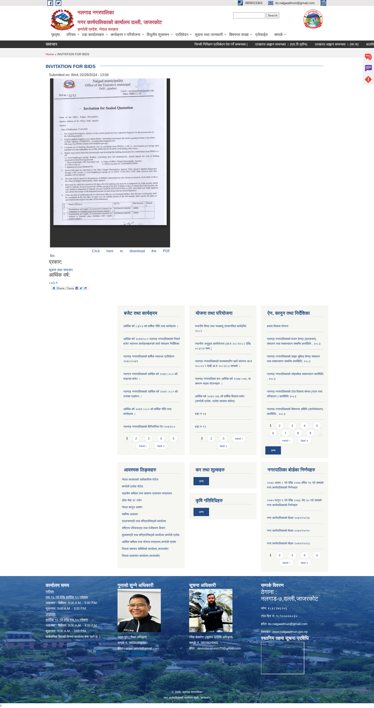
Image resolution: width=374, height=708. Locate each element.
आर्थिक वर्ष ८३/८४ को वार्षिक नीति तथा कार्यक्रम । (150, 326)
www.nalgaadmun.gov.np (290, 631)
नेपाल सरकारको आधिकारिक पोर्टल (140, 479)
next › (143, 446)
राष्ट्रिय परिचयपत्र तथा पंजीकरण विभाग (143, 528)
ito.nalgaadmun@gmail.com (288, 624)
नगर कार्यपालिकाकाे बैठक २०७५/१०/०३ (288, 543)
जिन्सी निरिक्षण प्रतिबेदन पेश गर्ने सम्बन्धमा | (205, 44)
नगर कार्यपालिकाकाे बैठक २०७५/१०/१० (288, 530)
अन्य (273, 450)
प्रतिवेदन (182, 34)
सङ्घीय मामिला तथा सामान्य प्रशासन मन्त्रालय (147, 493)
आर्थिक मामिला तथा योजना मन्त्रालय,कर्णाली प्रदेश (149, 542)
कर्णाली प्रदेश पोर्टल (132, 486)
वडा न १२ (200, 426)
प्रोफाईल (261, 34)
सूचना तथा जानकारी (209, 34)
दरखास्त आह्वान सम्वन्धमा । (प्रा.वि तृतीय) (266, 44)
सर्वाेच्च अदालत (130, 514)
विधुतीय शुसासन (158, 34)
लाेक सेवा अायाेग (132, 500)
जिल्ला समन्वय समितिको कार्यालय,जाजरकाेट (145, 548)
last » (161, 446)
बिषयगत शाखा (239, 34)
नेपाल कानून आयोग (132, 507)
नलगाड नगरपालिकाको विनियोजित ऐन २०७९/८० (149, 426)
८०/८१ (53, 283)
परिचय (71, 34)
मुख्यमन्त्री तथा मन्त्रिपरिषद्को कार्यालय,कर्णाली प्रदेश (150, 535)
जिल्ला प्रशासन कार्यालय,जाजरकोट (141, 555)
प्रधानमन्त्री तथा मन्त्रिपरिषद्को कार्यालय (144, 521)
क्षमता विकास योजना (277, 326)
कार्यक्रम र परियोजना (125, 34)
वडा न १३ (200, 414)
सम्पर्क (278, 34)
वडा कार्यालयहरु (93, 34)
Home (50, 54)
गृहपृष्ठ (55, 34)
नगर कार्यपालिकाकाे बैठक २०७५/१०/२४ (288, 518)
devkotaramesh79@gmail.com (219, 648)
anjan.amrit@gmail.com (142, 648)
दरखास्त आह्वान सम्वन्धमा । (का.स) (321, 44)
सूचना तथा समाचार (61, 270)
